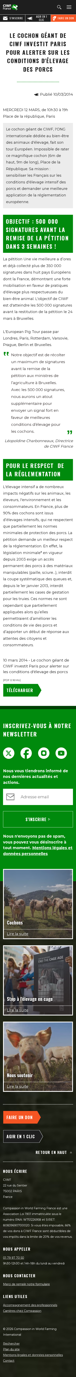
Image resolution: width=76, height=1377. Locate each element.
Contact (8, 1361)
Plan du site (11, 1349)
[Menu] (68, 7)
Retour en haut (51, 1152)
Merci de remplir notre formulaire (26, 1284)
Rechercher (11, 1343)
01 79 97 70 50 (13, 1258)
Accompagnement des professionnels (30, 1305)
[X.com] (8, 753)
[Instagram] (43, 753)
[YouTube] (61, 753)
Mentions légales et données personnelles (33, 1355)
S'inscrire (36, 819)
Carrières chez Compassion (22, 1311)
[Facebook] (26, 753)
